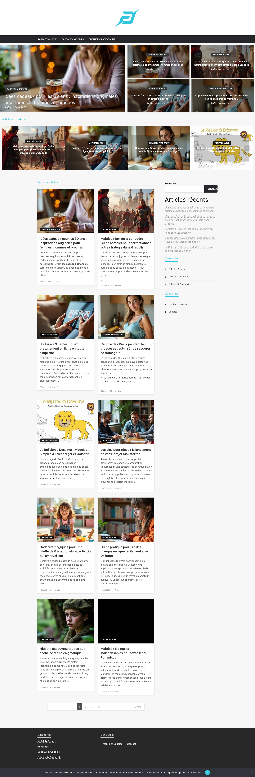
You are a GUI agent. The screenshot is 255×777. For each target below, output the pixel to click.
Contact (173, 311)
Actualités (108, 440)
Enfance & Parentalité (102, 39)
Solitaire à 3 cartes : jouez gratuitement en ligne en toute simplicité (158, 97)
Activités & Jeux (47, 39)
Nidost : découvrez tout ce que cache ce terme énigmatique (62, 651)
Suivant (137, 706)
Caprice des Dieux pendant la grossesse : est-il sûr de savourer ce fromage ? (221, 97)
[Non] (251, 772)
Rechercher (170, 183)
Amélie (8, 107)
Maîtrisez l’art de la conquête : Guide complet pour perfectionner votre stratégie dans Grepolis (221, 63)
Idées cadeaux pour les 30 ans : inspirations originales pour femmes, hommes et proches (60, 99)
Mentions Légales (178, 304)
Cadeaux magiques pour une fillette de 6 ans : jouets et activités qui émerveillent (65, 551)
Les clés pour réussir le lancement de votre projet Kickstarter (125, 452)
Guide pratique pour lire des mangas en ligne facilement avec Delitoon (124, 551)
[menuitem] (47, 39)
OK (207, 772)
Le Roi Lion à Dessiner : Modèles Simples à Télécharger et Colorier (64, 452)
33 (98, 706)
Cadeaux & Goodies (73, 39)
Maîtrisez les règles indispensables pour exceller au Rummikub (123, 653)
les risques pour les (124, 381)
